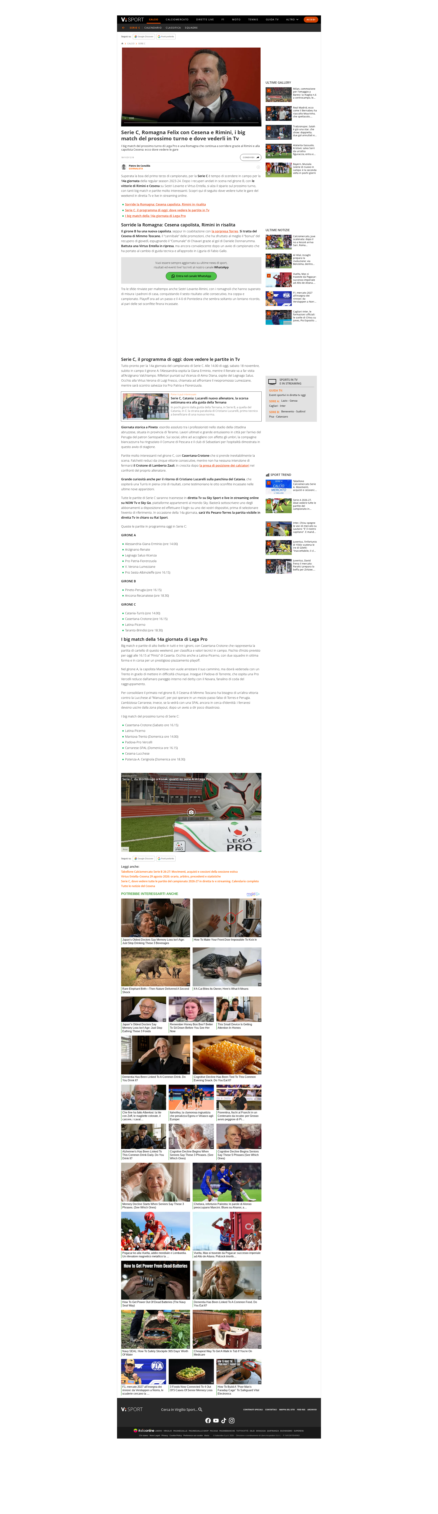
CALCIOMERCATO (177, 19)
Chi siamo (143, 1435)
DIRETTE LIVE (205, 19)
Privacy (165, 1435)
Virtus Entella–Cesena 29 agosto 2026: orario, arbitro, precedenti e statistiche (171, 876)
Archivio (312, 1409)
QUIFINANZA (273, 1431)
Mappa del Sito (287, 1409)
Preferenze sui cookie (193, 1435)
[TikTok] (224, 1422)
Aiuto (206, 1435)
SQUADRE (191, 27)
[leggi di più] (258, 167)
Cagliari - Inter (277, 405)
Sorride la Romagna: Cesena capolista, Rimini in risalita (165, 204)
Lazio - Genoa (289, 400)
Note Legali (155, 1435)
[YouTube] (216, 1422)
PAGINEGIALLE (180, 1431)
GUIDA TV (272, 19)
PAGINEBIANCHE (227, 1431)
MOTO (236, 19)
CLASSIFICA (173, 27)
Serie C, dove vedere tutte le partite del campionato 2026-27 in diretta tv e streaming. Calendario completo (190, 881)
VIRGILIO (168, 1431)
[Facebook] (208, 1422)
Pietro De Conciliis (139, 165)
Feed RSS (301, 1409)
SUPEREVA (299, 1431)
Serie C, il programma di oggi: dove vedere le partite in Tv (167, 210)
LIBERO (158, 1431)
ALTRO (290, 19)
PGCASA (214, 1431)
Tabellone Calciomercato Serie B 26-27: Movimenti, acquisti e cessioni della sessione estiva (179, 872)
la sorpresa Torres (225, 231)
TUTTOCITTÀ (242, 1431)
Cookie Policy (176, 1435)
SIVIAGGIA (261, 1431)
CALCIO (153, 19)
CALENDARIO (153, 27)
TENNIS (253, 19)
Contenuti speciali (253, 1409)
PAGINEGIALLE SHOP (199, 1431)
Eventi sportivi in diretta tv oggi (287, 395)
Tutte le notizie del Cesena (138, 886)
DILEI (252, 1431)
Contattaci (271, 1409)
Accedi (311, 19)
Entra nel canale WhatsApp (193, 276)
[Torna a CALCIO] (123, 28)
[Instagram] (231, 1422)
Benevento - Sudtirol (293, 411)
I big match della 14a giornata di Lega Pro (155, 216)
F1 (223, 19)
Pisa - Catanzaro (278, 416)
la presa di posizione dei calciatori (224, 465)
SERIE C (141, 43)
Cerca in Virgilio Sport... (179, 1409)
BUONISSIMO (286, 1431)
